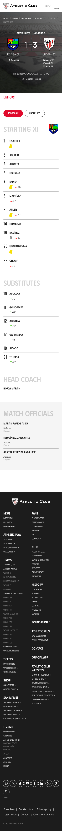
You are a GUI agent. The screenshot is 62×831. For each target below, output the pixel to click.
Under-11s (7, 638)
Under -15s (7, 610)
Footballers (37, 597)
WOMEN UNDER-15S (10, 614)
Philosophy (37, 556)
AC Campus (7, 758)
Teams (15, 18)
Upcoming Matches (11, 651)
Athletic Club (9, 564)
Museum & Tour (9, 706)
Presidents (36, 610)
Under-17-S (8, 601)
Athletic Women (10, 569)
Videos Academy (10, 547)
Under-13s (7, 618)
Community (36, 538)
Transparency (38, 572)
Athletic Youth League (13, 593)
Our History (37, 589)
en (46, 6)
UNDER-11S (7, 634)
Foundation (40, 622)
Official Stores (9, 689)
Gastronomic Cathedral (13, 719)
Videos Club (8, 552)
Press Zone (36, 576)
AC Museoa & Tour (39, 687)
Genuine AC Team (10, 646)
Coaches (7, 749)
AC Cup (6, 754)
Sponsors (36, 568)
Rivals (34, 601)
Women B (7, 573)
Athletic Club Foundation (42, 695)
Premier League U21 (11, 581)
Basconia (7, 589)
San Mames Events (10, 714)
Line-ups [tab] (9, 97)
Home (5, 18)
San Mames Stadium (11, 702)
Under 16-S (7, 606)
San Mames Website (40, 683)
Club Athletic (37, 526)
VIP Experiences (9, 668)
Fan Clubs (36, 530)
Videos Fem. (8, 543)
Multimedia (7, 522)
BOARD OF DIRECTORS (40, 560)
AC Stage (7, 762)
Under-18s (26, 18)
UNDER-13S (7, 622)
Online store (8, 685)
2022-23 (38, 18)
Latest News (8, 518)
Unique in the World (40, 675)
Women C (7, 585)
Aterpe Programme (40, 640)
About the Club (38, 552)
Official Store (38, 679)
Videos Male (8, 539)
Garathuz (7, 736)
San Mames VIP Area (11, 710)
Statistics (35, 606)
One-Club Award (39, 636)
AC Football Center (11, 740)
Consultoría (8, 746)
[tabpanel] (31, 289)
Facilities (35, 564)
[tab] (13, 113)
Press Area (8, 809)
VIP (33, 534)
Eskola (6, 766)
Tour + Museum (9, 672)
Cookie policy (26, 809)
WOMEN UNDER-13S (10, 630)
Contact (37, 648)
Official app (40, 657)
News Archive (9, 526)
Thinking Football (39, 699)
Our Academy (9, 731)
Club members (38, 518)
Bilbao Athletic (9, 577)
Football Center (10, 743)
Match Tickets (9, 664)
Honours (35, 593)
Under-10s (7, 642)
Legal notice (10, 814)
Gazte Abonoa (38, 522)
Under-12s (7, 626)
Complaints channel (43, 814)
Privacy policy (44, 809)
